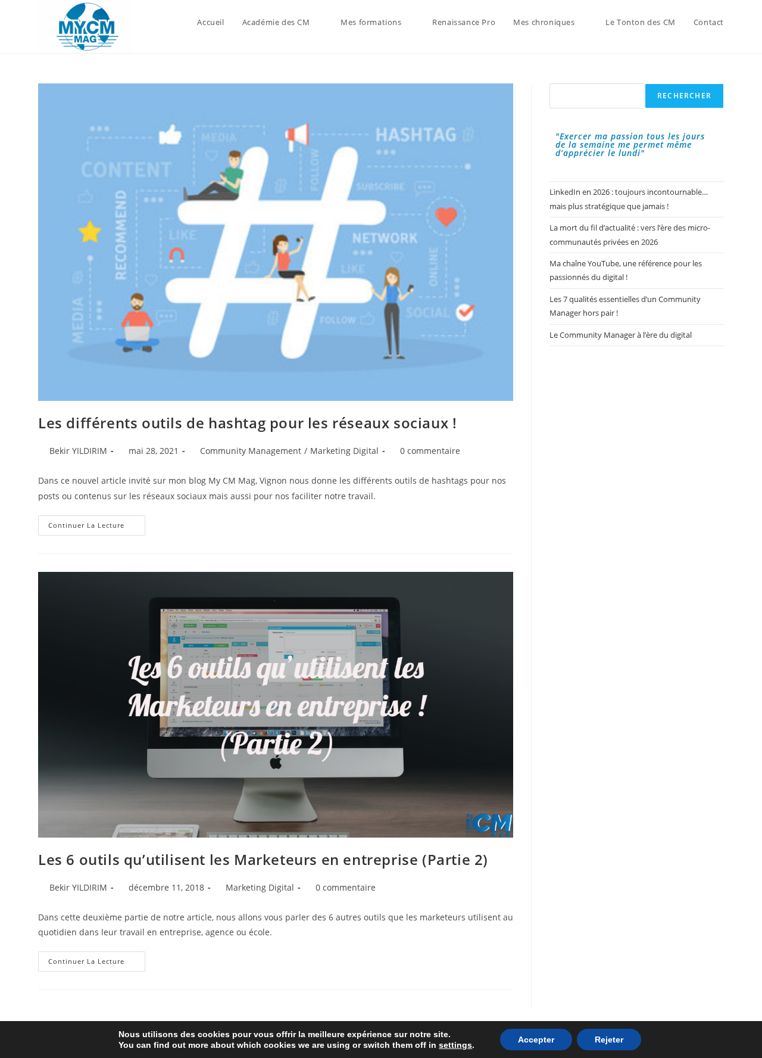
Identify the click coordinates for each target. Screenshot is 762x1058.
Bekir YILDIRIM (78, 450)
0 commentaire (430, 450)
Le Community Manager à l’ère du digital (620, 334)
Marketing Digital (344, 450)
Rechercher (684, 96)
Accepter (536, 1039)
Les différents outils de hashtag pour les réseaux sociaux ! (247, 422)
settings (455, 1045)
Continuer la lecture (96, 527)
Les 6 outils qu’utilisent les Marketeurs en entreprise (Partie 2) (263, 859)
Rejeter (609, 1039)
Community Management (250, 450)
